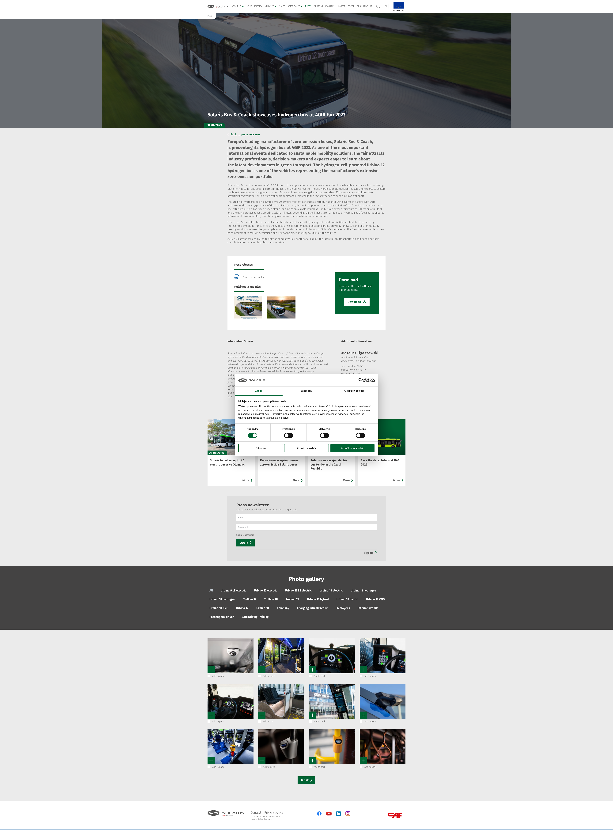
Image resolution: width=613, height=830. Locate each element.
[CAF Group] (394, 815)
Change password (245, 535)
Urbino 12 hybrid (318, 599)
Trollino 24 (292, 599)
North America (254, 6)
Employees (343, 608)
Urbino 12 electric (265, 590)
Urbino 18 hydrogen (222, 599)
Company (283, 608)
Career (341, 6)
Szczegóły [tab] (306, 390)
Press (308, 6)
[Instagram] (347, 815)
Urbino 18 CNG (218, 608)
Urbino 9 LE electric (233, 590)
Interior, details (368, 608)
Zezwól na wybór (306, 448)
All (211, 590)
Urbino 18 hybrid (347, 599)
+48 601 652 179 (358, 369)
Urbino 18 (262, 608)
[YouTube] (329, 814)
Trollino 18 (271, 599)
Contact (256, 812)
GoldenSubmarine (265, 819)
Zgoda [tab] (258, 390)
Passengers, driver (221, 617)
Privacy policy (273, 812)
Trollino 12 (249, 599)
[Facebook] (319, 813)
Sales (282, 6)
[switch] (288, 435)
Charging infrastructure (312, 608)
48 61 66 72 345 (353, 373)
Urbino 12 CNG (375, 599)
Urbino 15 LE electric (298, 590)
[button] (385, 6)
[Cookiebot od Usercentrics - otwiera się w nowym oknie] (361, 380)
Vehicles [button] (270, 6)
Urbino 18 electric (331, 590)
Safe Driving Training (255, 617)
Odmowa (261, 448)
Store (351, 6)
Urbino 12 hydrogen (363, 590)
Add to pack (218, 676)
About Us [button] (236, 6)
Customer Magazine (325, 6)
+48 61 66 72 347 (355, 366)
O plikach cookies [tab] (354, 390)
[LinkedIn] (338, 813)
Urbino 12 (242, 608)
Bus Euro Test (364, 6)
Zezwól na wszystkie (352, 448)
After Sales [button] (294, 6)
